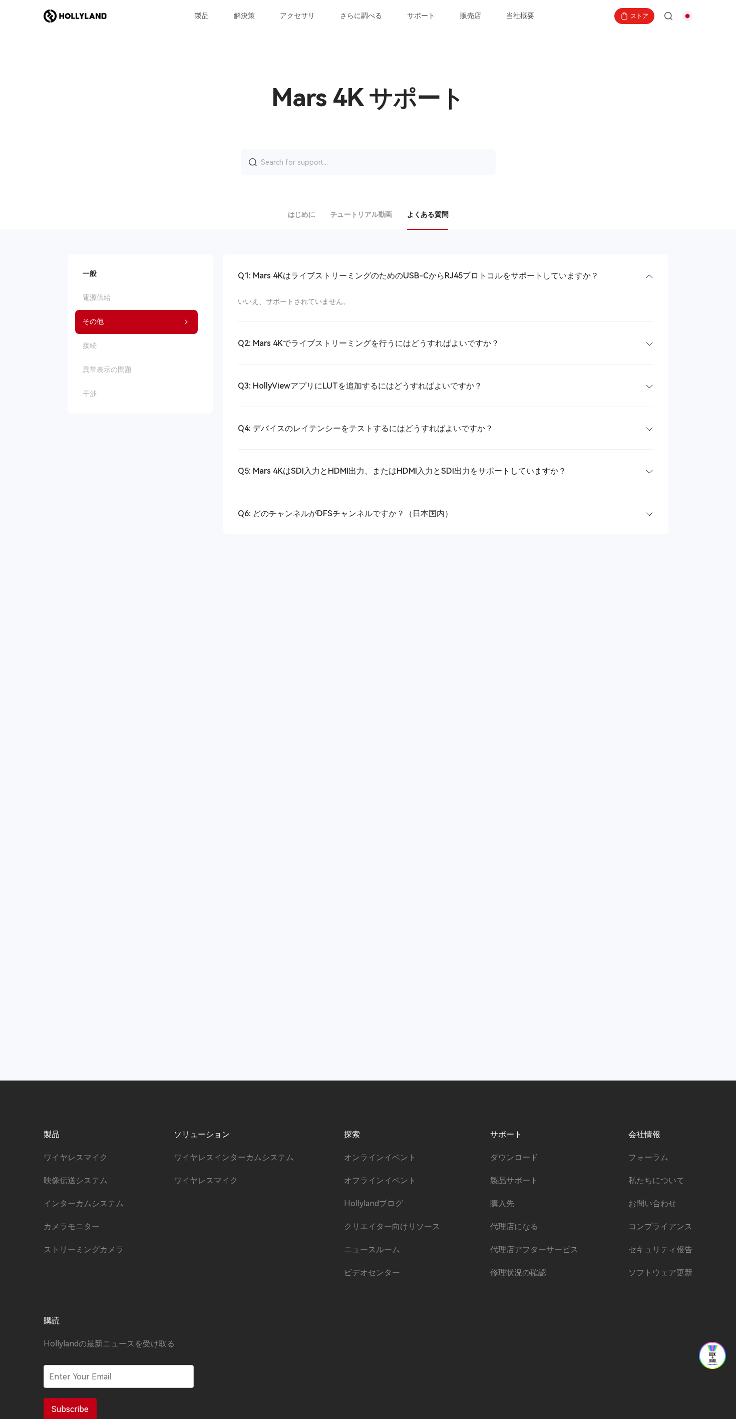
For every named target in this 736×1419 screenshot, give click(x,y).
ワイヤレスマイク (76, 1158)
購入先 (502, 1204)
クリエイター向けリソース (392, 1227)
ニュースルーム (372, 1250)
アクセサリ (297, 16)
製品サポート (514, 1181)
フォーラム (648, 1158)
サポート (421, 16)
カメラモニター (72, 1227)
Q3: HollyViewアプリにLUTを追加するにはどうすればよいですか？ (360, 386)
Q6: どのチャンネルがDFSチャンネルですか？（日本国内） (345, 513)
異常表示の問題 (107, 370)
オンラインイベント (380, 1158)
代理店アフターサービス (534, 1250)
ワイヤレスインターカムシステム (234, 1158)
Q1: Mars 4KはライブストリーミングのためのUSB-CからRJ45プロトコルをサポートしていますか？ (418, 275)
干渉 (90, 394)
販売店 (470, 16)
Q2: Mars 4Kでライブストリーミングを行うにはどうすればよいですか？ (368, 343)
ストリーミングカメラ (84, 1250)
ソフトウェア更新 (660, 1273)
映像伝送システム (76, 1181)
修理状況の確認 (518, 1273)
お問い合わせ (652, 1204)
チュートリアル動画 (361, 214)
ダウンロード (514, 1158)
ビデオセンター (372, 1273)
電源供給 (97, 297)
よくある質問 (427, 214)
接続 (90, 345)
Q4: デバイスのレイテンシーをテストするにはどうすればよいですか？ (365, 428)
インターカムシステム (84, 1204)
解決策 (244, 16)
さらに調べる (361, 16)
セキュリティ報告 (660, 1250)
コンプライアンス (660, 1227)
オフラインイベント (380, 1181)
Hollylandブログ (373, 1204)
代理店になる (514, 1227)
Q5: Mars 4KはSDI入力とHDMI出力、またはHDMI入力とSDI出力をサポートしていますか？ (402, 471)
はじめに (301, 214)
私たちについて (656, 1181)
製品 (202, 16)
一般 (90, 273)
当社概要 (520, 16)
